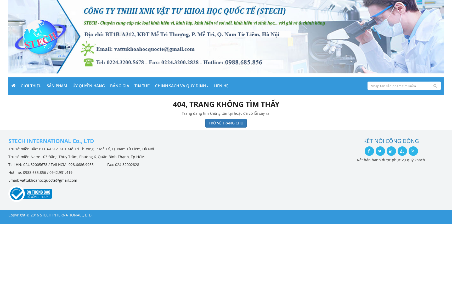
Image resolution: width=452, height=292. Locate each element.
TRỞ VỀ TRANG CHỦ (226, 123)
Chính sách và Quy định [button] (180, 85)
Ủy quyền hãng (88, 85)
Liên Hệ (221, 85)
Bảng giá (119, 85)
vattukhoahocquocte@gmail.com (48, 180)
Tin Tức (142, 85)
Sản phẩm (57, 85)
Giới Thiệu (31, 85)
